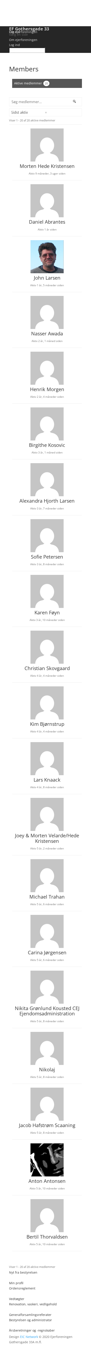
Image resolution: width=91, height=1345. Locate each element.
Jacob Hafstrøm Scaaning (47, 1125)
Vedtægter (16, 1299)
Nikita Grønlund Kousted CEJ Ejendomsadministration (47, 1011)
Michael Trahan (47, 896)
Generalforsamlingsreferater (30, 1315)
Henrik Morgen (47, 389)
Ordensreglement (22, 1288)
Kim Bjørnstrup (47, 724)
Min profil (16, 1283)
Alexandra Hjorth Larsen (47, 500)
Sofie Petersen (47, 556)
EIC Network (29, 1337)
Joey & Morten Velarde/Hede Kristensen (47, 838)
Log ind (14, 32)
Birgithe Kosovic (47, 445)
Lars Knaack (47, 779)
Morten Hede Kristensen (47, 166)
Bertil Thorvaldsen (47, 1236)
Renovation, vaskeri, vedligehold (33, 1304)
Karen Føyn (47, 612)
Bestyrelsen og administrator (30, 1320)
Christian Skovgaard (47, 668)
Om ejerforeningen (23, 32)
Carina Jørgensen (47, 952)
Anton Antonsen (47, 1181)
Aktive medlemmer (31, 83)
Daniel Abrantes (47, 221)
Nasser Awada (47, 333)
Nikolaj (47, 1069)
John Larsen (47, 277)
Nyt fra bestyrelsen (23, 1272)
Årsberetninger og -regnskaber (32, 1330)
